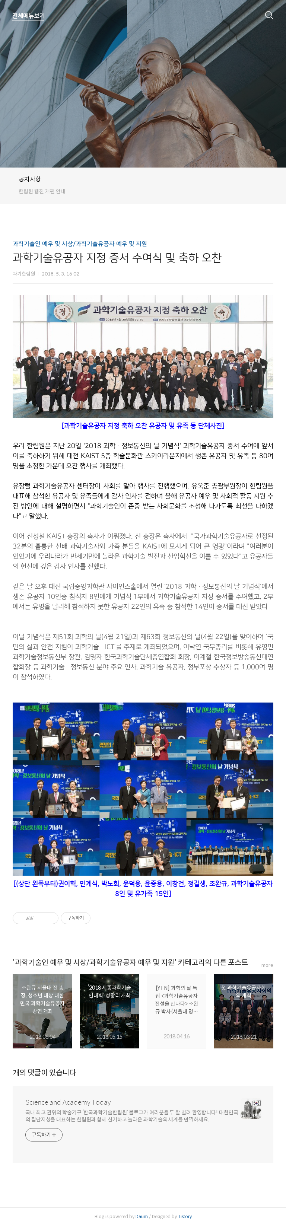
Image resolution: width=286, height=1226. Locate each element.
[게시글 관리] (50, 918)
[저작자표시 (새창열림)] (93, 918)
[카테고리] (28, 16)
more (267, 965)
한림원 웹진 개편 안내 (42, 191)
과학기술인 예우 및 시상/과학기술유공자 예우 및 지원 (80, 244)
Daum (142, 1216)
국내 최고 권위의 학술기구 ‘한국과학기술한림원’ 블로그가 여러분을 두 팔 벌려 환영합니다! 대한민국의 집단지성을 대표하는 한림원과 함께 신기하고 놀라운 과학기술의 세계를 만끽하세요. (131, 1116)
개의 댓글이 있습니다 (44, 1072)
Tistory (185, 1216)
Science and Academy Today (68, 1102)
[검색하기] (269, 15)
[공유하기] (40, 918)
